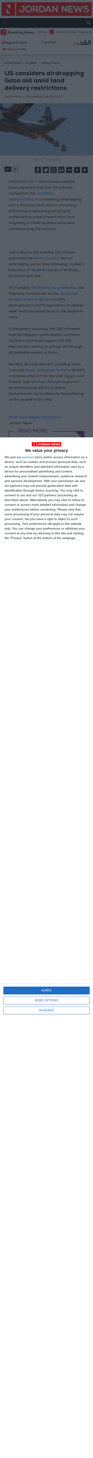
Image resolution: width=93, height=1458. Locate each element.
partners (28, 457)
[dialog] (46, 947)
